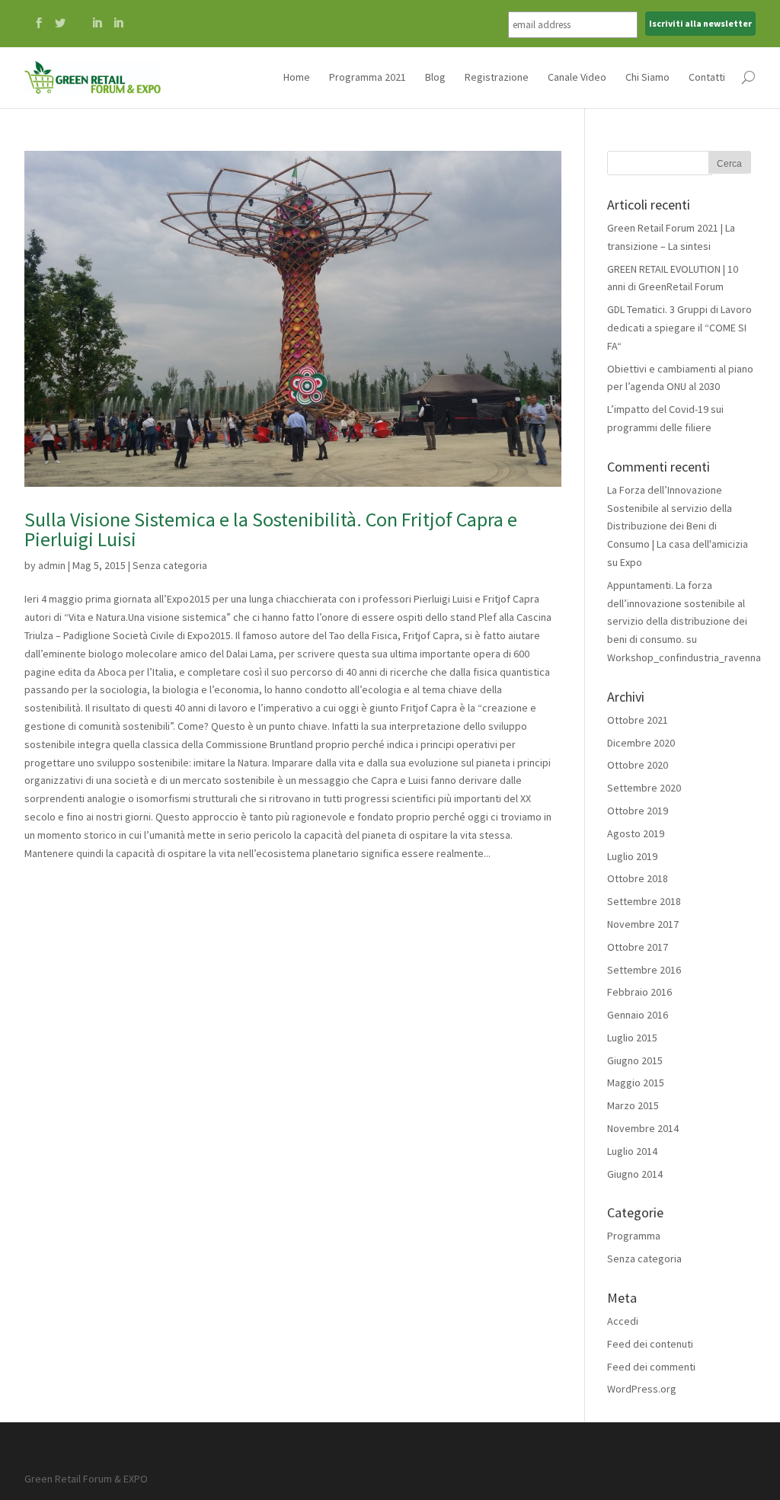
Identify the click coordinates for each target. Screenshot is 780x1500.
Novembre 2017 (643, 924)
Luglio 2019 (632, 856)
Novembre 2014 (643, 1128)
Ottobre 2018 (637, 878)
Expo (631, 562)
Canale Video (577, 77)
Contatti (707, 77)
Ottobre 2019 (637, 810)
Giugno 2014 (635, 1174)
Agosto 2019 (635, 833)
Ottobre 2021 (637, 720)
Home (296, 77)
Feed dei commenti (651, 1367)
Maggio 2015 (635, 1082)
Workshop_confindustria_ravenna (684, 657)
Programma (633, 1236)
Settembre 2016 (644, 970)
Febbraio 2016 (639, 992)
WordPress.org (641, 1389)
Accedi (622, 1321)
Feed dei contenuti (650, 1344)
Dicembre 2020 (641, 743)
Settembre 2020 (644, 788)
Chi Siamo (647, 77)
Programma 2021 (367, 77)
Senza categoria (170, 565)
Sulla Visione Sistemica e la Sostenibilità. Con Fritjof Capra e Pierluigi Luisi (270, 529)
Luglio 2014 (632, 1151)
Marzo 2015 (633, 1105)
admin (52, 565)
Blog (435, 77)
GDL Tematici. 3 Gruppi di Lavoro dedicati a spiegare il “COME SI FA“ (679, 327)
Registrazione (497, 77)
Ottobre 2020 (637, 765)
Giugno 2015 (635, 1060)
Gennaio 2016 (637, 1015)
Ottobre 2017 (637, 947)
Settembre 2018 (644, 901)
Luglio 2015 (632, 1037)
